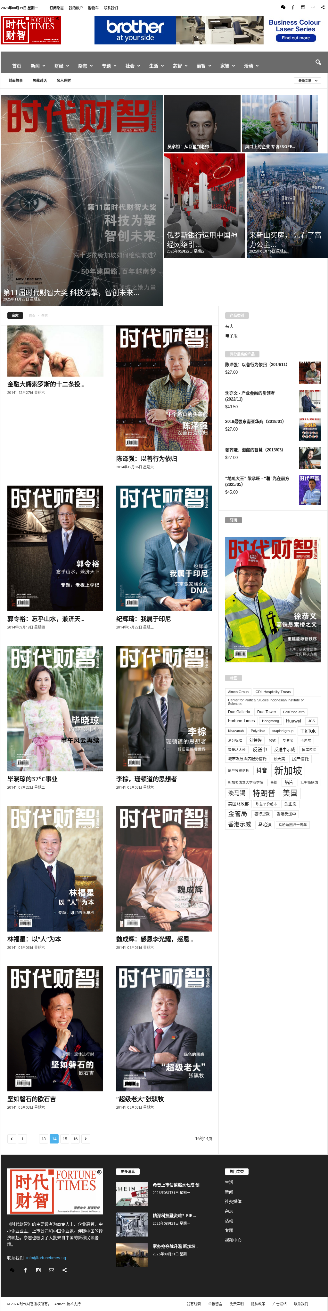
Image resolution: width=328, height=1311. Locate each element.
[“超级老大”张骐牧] (164, 1029)
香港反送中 (286, 814)
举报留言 (215, 1303)
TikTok (308, 731)
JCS (311, 721)
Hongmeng (270, 721)
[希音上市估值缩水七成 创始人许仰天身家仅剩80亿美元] (132, 1194)
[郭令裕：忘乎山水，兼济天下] (55, 548)
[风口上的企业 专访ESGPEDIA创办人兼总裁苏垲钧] (280, 123)
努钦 (272, 740)
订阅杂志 (57, 7)
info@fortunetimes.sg (46, 1257)
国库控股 (309, 750)
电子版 (231, 335)
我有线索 (194, 1303)
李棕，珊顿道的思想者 (146, 779)
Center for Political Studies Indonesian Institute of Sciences (266, 702)
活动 (248, 66)
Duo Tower (266, 712)
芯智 (177, 66)
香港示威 (239, 824)
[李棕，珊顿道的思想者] (164, 708)
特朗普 (263, 793)
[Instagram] (303, 7)
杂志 (82, 66)
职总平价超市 (266, 804)
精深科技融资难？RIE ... (174, 1215)
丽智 (201, 66)
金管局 (237, 813)
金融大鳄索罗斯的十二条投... (45, 384)
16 (75, 1138)
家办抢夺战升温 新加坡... (175, 1246)
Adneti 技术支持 (67, 1303)
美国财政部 (238, 803)
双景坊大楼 (237, 750)
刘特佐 (255, 740)
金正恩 (290, 803)
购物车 (93, 7)
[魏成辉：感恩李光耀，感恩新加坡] (164, 869)
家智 (224, 66)
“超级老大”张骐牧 (140, 1099)
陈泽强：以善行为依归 (146, 459)
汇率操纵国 (309, 782)
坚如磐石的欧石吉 (31, 1099)
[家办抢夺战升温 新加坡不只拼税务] (132, 1255)
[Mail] (313, 7)
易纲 (273, 782)
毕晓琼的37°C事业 (32, 779)
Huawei (293, 720)
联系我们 (111, 7)
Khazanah (236, 731)
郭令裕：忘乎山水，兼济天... (45, 619)
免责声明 (237, 1303)
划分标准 (235, 740)
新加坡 (288, 770)
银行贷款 (262, 814)
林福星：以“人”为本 (34, 939)
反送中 (260, 749)
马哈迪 (265, 824)
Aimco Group (238, 692)
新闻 (35, 66)
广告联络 (280, 1303)
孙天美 (279, 759)
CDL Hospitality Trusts (273, 692)
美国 (290, 793)
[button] (318, 63)
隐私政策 (258, 1303)
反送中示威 (284, 749)
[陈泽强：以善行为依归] (164, 388)
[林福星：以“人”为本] (55, 869)
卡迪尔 (305, 740)
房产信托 (300, 758)
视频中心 (233, 1239)
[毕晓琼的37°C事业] (55, 708)
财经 (58, 66)
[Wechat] (283, 7)
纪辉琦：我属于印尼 (143, 619)
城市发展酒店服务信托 (247, 759)
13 (43, 1138)
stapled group (282, 731)
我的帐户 (76, 7)
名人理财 (64, 80)
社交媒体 (233, 1201)
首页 (16, 66)
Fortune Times (241, 720)
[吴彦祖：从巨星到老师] (202, 123)
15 (64, 1138)
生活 (153, 66)
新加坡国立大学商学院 (245, 782)
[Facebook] (293, 7)
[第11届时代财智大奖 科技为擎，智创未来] (82, 200)
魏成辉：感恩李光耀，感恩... (154, 939)
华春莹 (288, 740)
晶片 (288, 782)
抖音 (261, 770)
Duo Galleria (239, 712)
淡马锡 (236, 793)
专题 (106, 66)
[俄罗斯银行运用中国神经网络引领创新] (204, 205)
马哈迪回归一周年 (293, 825)
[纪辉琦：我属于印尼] (164, 548)
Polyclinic (258, 731)
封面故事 (16, 80)
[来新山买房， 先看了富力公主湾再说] (287, 205)
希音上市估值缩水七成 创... (177, 1185)
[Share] (323, 7)
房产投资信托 (238, 770)
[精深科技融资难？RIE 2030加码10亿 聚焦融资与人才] (132, 1225)
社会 (130, 66)
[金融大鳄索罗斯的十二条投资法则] (55, 351)
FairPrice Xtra (294, 712)
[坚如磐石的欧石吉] (55, 1029)
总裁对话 (40, 80)
